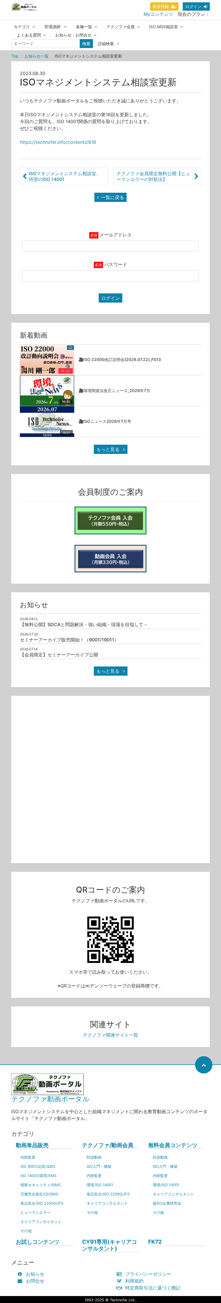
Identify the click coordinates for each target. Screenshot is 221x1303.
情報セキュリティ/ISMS (40, 1184)
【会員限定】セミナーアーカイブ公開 (59, 655)
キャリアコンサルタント (41, 1221)
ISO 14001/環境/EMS (38, 1175)
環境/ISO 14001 (100, 1184)
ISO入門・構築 (99, 1166)
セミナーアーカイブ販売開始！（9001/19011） (69, 640)
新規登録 (161, 6)
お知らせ (35, 1274)
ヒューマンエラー (35, 1212)
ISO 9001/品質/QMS (37, 1166)
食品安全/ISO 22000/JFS (41, 1203)
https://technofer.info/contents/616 (58, 142)
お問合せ (35, 1281)
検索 (86, 43)
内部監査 (27, 1157)
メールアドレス (116, 235)
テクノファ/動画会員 (107, 1145)
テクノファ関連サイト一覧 (110, 1035)
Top (14, 56)
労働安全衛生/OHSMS (39, 1194)
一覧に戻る (112, 197)
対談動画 (94, 1157)
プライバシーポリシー (148, 1274)
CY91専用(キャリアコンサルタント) (109, 1245)
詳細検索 (106, 43)
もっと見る (108, 449)
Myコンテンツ (158, 14)
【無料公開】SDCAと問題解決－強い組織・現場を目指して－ (84, 624)
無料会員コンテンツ (172, 1145)
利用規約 (134, 1281)
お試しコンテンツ (38, 1242)
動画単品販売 (32, 1145)
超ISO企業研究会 (167, 1203)
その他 (26, 1231)
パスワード (115, 264)
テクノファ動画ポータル (50, 1099)
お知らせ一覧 (36, 56)
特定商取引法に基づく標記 (152, 1288)
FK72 (155, 1242)
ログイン (193, 6)
